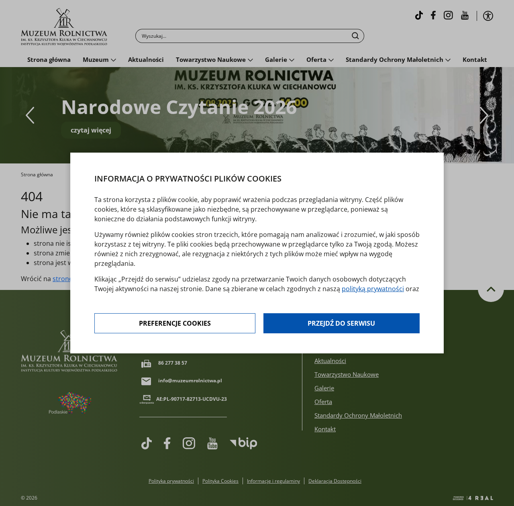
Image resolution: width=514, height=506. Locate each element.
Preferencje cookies (175, 323)
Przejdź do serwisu (341, 323)
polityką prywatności (373, 288)
